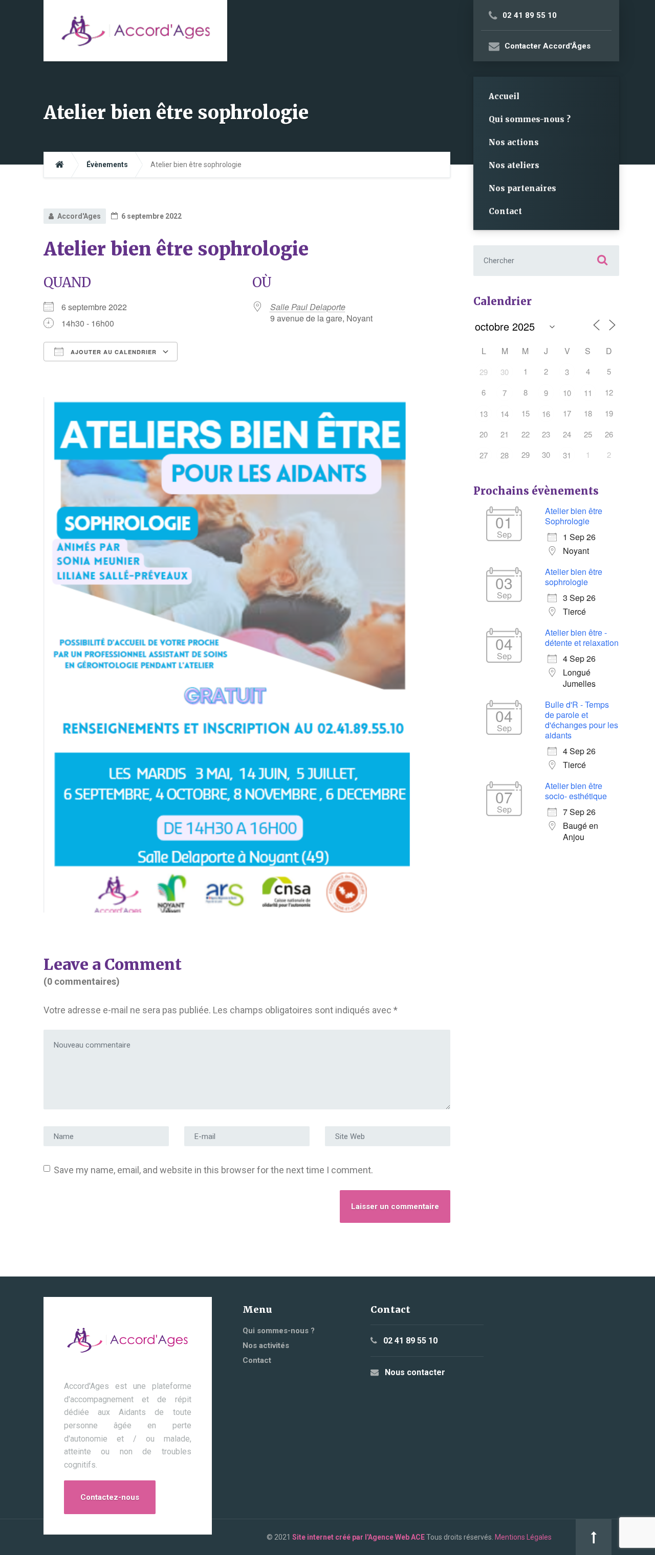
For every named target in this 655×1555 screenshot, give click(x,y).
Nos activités (266, 1345)
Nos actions (514, 142)
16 (546, 413)
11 (588, 392)
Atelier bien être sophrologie (573, 577)
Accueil (504, 96)
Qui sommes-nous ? (530, 119)
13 (483, 413)
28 (504, 455)
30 (504, 371)
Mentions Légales (523, 1537)
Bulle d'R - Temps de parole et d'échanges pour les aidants (581, 720)
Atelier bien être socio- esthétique (576, 791)
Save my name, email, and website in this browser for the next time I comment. (213, 1170)
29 (483, 371)
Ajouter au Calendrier (113, 352)
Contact (505, 211)
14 (504, 413)
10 (567, 392)
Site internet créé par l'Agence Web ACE (358, 1537)
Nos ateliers (514, 165)
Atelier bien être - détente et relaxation (582, 637)
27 (483, 455)
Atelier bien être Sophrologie (573, 516)
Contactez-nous (109, 1497)
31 (567, 455)
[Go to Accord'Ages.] (59, 164)
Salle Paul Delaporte (307, 307)
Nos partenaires (522, 188)
